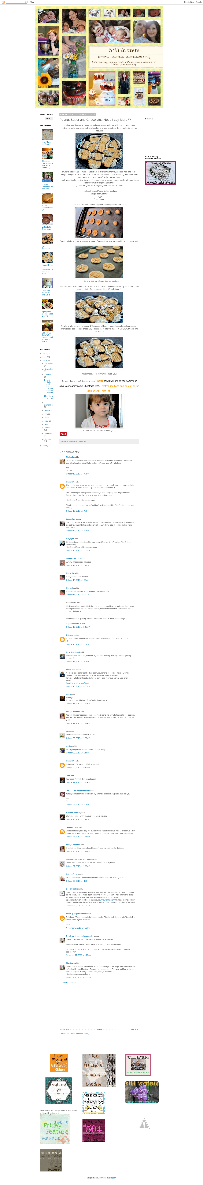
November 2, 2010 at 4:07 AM (78, 906)
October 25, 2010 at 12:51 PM (78, 837)
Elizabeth (70, 963)
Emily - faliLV (71, 670)
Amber (69, 746)
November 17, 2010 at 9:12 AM (78, 955)
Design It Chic (72, 889)
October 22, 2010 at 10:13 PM (78, 768)
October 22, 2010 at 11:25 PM (78, 782)
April (47, 424)
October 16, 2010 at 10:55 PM (78, 686)
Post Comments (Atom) (79, 1034)
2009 (45, 446)
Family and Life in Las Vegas (77, 683)
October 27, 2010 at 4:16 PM (77, 881)
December (49, 363)
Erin (68, 731)
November (49, 369)
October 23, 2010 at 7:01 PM (77, 819)
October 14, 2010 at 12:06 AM (78, 550)
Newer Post (65, 1029)
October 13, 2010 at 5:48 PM (77, 531)
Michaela (70, 457)
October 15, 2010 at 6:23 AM (77, 595)
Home (99, 1029)
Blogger (112, 1178)
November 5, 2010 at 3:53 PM (78, 928)
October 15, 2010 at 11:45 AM (78, 627)
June (47, 417)
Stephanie (72, 441)
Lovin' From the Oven (46, 143)
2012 (45, 354)
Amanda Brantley (73, 813)
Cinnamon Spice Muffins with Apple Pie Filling (47, 164)
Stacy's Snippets (73, 712)
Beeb (68, 694)
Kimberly (70, 573)
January (48, 439)
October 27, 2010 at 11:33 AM (78, 866)
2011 (45, 357)
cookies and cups (73, 559)
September (48, 405)
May (46, 421)
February (48, 433)
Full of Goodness (46, 247)
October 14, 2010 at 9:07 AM (77, 565)
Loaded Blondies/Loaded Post (47, 186)
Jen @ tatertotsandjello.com (78, 790)
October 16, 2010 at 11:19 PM (78, 704)
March (47, 428)
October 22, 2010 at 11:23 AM (78, 738)
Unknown (70, 482)
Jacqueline (70, 519)
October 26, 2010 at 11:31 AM (78, 851)
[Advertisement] (99, 1006)
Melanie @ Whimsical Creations (79, 859)
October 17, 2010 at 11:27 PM (78, 723)
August (48, 410)
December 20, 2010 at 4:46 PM (78, 977)
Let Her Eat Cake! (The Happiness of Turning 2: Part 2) (47, 337)
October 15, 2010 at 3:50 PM (77, 662)
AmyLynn (70, 539)
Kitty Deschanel (73, 652)
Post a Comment (70, 983)
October (48, 375)
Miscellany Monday (48, 397)
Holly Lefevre (71, 874)
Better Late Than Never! (47, 228)
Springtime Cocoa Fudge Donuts (47, 314)
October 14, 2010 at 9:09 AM (77, 580)
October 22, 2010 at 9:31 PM (77, 753)
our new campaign (106, 900)
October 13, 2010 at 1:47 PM (77, 474)
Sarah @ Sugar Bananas (76, 914)
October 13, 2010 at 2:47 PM (77, 511)
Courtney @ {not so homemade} (79, 936)
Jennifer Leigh (72, 827)
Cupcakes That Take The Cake (46, 293)
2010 (45, 360)
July (46, 414)
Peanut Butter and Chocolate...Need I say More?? (47, 269)
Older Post (134, 1029)
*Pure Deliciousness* (47, 208)
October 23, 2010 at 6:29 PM (77, 805)
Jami (68, 776)
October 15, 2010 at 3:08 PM (77, 644)
